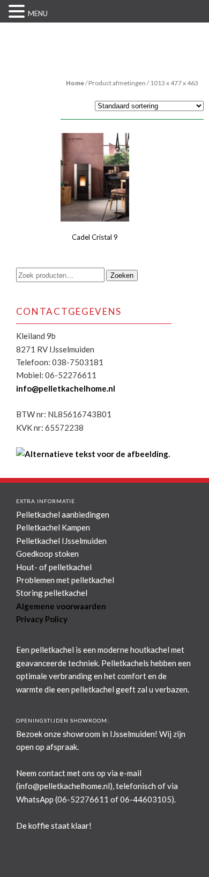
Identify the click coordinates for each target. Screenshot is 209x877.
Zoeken (121, 275)
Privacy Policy (42, 619)
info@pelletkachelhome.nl (65, 388)
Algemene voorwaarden (61, 606)
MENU (38, 13)
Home (75, 83)
